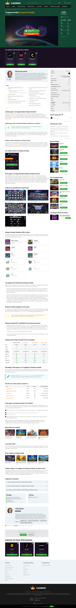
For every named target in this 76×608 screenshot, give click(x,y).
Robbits (61, 204)
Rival (39, 463)
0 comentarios (63, 13)
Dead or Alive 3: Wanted (64, 185)
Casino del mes (26, 565)
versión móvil (9, 447)
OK (51, 606)
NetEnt (61, 144)
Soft (24, 567)
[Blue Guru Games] (69, 73)
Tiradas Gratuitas (21, 6)
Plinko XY (61, 167)
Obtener (12, 164)
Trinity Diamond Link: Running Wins (65, 192)
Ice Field (61, 161)
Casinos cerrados (8, 569)
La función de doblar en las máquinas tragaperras (59, 135)
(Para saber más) (46, 606)
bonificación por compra (21, 182)
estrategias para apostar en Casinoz (27, 375)
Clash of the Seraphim (10, 395)
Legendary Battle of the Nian (11, 390)
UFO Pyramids (44, 342)
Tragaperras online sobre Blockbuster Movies (58, 128)
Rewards (6, 580)
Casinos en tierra (26, 574)
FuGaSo (61, 193)
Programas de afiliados (46, 565)
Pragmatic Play (19, 463)
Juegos (13, 6)
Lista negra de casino (9, 567)
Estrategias (64, 6)
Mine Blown (25, 342)
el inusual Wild (18, 285)
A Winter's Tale (8, 393)
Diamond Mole (35, 342)
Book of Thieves (9, 388)
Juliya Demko (10, 79)
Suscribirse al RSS (38, 603)
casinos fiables (17, 144)
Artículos (46, 6)
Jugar (10, 64)
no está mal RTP (27, 325)
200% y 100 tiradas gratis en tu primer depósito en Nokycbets (65, 215)
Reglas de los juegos (55, 6)
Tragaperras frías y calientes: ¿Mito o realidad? (59, 126)
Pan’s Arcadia (62, 179)
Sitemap (24, 572)
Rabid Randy (62, 149)
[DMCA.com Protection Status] (37, 600)
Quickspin (61, 205)
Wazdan (28, 463)
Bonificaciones (31, 6)
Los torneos (39, 6)
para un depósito (9, 158)
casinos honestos (13, 116)
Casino (8, 6)
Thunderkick (62, 180)
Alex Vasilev (16, 525)
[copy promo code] (28, 552)
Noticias (24, 571)
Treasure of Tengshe (9, 397)
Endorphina (61, 199)
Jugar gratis (64, 146)
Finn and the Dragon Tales (64, 155)
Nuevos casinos (8, 565)
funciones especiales (23, 311)
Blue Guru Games (8, 438)
